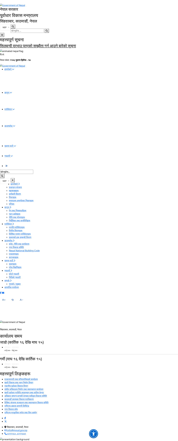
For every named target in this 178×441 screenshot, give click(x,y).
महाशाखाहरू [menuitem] (14, 190)
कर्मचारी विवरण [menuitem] (15, 193)
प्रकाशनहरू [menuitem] (14, 253)
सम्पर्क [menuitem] (7, 280)
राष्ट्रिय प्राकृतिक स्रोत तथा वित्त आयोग (20, 412)
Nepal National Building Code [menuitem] (24, 250)
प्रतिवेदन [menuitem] (8, 109)
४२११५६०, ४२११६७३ (16, 433)
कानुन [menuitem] (7, 92)
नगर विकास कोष (11, 409)
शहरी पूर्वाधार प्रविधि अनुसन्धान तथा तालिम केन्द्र (24, 392)
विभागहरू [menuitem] (12, 197)
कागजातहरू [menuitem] (13, 257)
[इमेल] (3, 292)
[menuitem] (6, 166)
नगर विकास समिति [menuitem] (16, 247)
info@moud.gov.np (17, 430)
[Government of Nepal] (12, 5)
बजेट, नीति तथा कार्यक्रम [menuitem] (19, 243)
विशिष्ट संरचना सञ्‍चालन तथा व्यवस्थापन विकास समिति (26, 402)
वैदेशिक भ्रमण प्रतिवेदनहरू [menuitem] (20, 233)
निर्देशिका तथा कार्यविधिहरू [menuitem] (19, 220)
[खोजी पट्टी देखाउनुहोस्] (13, 26)
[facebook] (5, 418)
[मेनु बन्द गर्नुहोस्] (13, 180)
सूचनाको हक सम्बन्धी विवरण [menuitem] (20, 237)
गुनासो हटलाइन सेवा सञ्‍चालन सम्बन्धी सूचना (30, 45)
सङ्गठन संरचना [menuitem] (15, 187)
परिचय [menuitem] (11, 203)
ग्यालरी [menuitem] (7, 155)
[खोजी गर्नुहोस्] (46, 31)
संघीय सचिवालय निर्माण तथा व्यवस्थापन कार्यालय (23, 389)
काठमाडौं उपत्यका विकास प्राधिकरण (19, 399)
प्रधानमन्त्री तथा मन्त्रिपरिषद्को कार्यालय (21, 379)
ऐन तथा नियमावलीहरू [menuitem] (17, 210)
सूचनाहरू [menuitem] (12, 263)
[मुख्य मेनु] (2, 35)
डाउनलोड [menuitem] (8, 125)
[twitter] (5, 421)
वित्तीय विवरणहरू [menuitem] (15, 230)
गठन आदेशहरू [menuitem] (14, 213)
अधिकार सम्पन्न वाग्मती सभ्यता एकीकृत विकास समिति (25, 395)
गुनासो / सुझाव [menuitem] (15, 283)
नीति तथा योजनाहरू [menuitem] (17, 217)
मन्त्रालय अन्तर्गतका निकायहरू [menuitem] (21, 200)
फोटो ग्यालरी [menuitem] (14, 273)
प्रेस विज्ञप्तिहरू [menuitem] (15, 267)
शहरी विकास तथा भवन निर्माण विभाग (18, 382)
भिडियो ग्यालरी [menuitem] (15, 277)
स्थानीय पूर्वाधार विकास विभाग (16, 385)
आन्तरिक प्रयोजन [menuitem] (11, 287)
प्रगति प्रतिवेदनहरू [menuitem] (17, 227)
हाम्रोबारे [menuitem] (8, 69)
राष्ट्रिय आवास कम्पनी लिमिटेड (16, 405)
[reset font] (12, 299)
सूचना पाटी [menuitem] (9, 145)
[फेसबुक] (0, 292)
